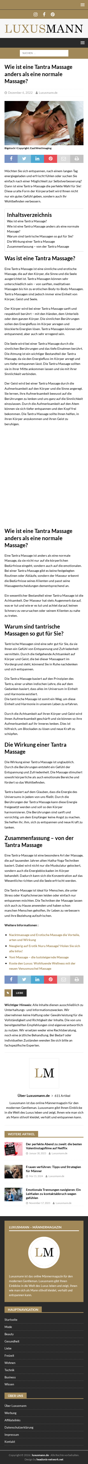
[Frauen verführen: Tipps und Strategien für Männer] (14, 1171)
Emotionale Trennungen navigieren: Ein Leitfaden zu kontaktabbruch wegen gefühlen (53, 1194)
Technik (9, 1370)
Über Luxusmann (15, 1406)
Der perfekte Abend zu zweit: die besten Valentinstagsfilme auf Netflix (54, 1146)
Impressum (12, 1434)
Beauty (9, 1334)
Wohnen (10, 1363)
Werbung (10, 1413)
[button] (82, 4)
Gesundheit (12, 1341)
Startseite (11, 1319)
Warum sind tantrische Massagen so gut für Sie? (40, 236)
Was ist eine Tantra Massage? (27, 221)
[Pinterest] (53, 14)
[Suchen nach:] (44, 53)
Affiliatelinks (13, 1420)
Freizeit (9, 1355)
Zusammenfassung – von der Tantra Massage (38, 246)
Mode (8, 1327)
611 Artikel (62, 1096)
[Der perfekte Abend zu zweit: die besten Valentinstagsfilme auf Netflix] (14, 1149)
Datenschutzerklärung (19, 1427)
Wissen (9, 1384)
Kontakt (10, 1441)
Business (10, 1377)
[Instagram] (35, 14)
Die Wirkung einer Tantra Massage (31, 241)
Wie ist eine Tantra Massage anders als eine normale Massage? (43, 228)
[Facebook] (44, 14)
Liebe (19, 993)
